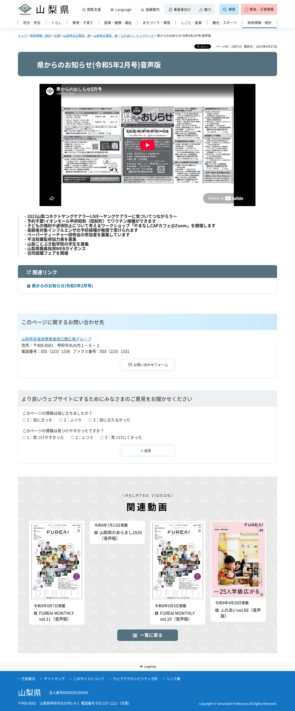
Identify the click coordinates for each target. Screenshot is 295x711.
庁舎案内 (28, 678)
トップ (22, 35)
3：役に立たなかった (111, 420)
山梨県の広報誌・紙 (76, 35)
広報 (57, 35)
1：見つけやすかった (45, 437)
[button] (92, 9)
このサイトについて (88, 678)
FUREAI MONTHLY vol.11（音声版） (56, 616)
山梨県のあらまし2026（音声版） (121, 535)
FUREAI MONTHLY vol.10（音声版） (177, 616)
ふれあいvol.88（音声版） (240, 613)
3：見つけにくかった (123, 437)
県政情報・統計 (40, 35)
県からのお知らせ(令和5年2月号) (62, 286)
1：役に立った (39, 420)
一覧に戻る (151, 635)
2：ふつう (73, 420)
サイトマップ (54, 678)
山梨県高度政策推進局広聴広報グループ (56, 339)
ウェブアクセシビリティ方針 (135, 678)
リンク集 (173, 678)
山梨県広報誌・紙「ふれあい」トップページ (124, 35)
